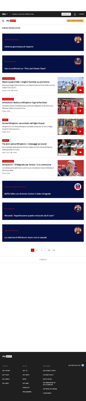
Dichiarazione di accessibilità (49, 383)
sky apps (26, 375)
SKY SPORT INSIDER (75, 21)
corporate (47, 393)
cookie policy (48, 375)
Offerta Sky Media (50, 389)
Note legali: (47, 366)
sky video (6, 379)
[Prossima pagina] (53, 250)
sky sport (6, 370)
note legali (47, 379)
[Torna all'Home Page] (11, 21)
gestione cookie (49, 370)
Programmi (27, 392)
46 (49, 250)
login (81, 14)
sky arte (5, 383)
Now (24, 379)
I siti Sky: (5, 366)
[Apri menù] (3, 21)
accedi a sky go (74, 365)
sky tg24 (5, 375)
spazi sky (26, 387)
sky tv (25, 370)
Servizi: (25, 366)
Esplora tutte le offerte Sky (23, 14)
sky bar (25, 383)
